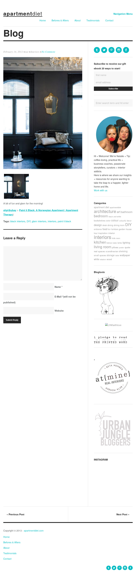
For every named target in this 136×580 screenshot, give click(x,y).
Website (59, 310)
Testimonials (93, 20)
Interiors (35, 51)
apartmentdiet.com (34, 530)
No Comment (48, 51)
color (108, 220)
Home (42, 20)
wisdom (103, 259)
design (98, 225)
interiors (52, 221)
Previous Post (15, 514)
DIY (29, 221)
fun (109, 229)
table (117, 255)
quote (127, 247)
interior (111, 233)
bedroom (101, 215)
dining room (119, 225)
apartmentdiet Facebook (126, 50)
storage (111, 255)
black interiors (17, 221)
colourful (122, 220)
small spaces (100, 255)
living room (102, 246)
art (118, 211)
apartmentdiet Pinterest (111, 50)
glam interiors (39, 221)
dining (110, 225)
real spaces (99, 251)
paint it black (64, 221)
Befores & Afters (60, 20)
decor (129, 220)
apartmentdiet (115, 207)
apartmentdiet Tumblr (97, 50)
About (77, 20)
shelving (123, 251)
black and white (115, 216)
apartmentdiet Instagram (119, 50)
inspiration (103, 233)
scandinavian (112, 251)
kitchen (100, 242)
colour (114, 220)
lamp (119, 242)
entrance (98, 229)
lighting (126, 242)
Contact (109, 20)
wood (109, 259)
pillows (115, 247)
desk (104, 225)
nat (26, 51)
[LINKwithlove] (113, 325)
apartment (22, 13)
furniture (114, 229)
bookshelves (99, 220)
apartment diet (101, 207)
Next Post (122, 514)
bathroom (127, 212)
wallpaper (125, 255)
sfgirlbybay (9, 210)
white (96, 259)
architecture (105, 211)
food (104, 229)
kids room (116, 238)
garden (122, 229)
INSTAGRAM (101, 459)
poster (121, 247)
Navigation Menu (123, 13)
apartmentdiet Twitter (104, 50)
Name (58, 286)
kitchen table (112, 242)
